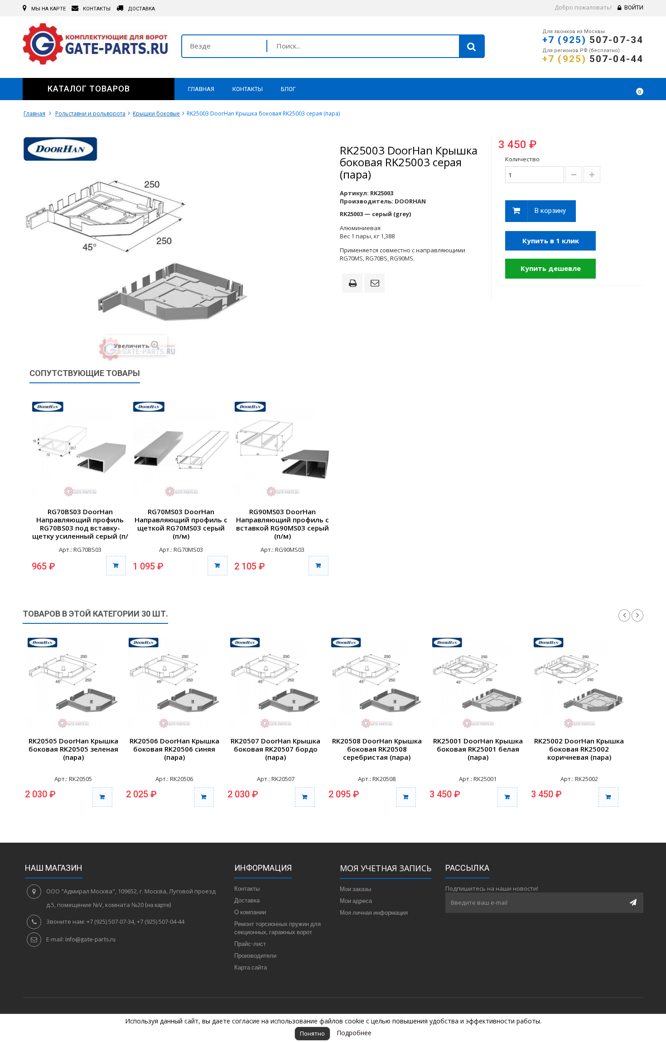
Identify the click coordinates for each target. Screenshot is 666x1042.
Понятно (312, 1033)
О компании (250, 912)
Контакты (247, 888)
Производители (255, 955)
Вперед (637, 615)
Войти (633, 7)
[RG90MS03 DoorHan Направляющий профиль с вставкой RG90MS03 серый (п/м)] (282, 449)
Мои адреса (356, 900)
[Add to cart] (102, 797)
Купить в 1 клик (550, 240)
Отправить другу (376, 284)
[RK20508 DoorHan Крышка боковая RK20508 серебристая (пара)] (376, 683)
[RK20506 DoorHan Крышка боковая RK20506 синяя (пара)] (174, 683)
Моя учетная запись (385, 868)
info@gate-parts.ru (90, 939)
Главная (34, 113)
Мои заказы (355, 888)
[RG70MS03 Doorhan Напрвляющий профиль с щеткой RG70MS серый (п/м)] (181, 449)
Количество (522, 159)
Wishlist (610, 88)
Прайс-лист (250, 943)
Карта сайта (250, 967)
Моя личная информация (374, 912)
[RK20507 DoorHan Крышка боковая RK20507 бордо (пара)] (275, 683)
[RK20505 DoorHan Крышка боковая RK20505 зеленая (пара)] (73, 683)
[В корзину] (116, 565)
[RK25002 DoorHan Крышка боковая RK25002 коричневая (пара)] (579, 683)
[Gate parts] (95, 46)
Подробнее (354, 1032)
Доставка (247, 900)
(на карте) (158, 904)
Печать (354, 284)
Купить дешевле (551, 268)
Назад (624, 615)
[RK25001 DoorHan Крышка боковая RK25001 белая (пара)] (478, 683)
